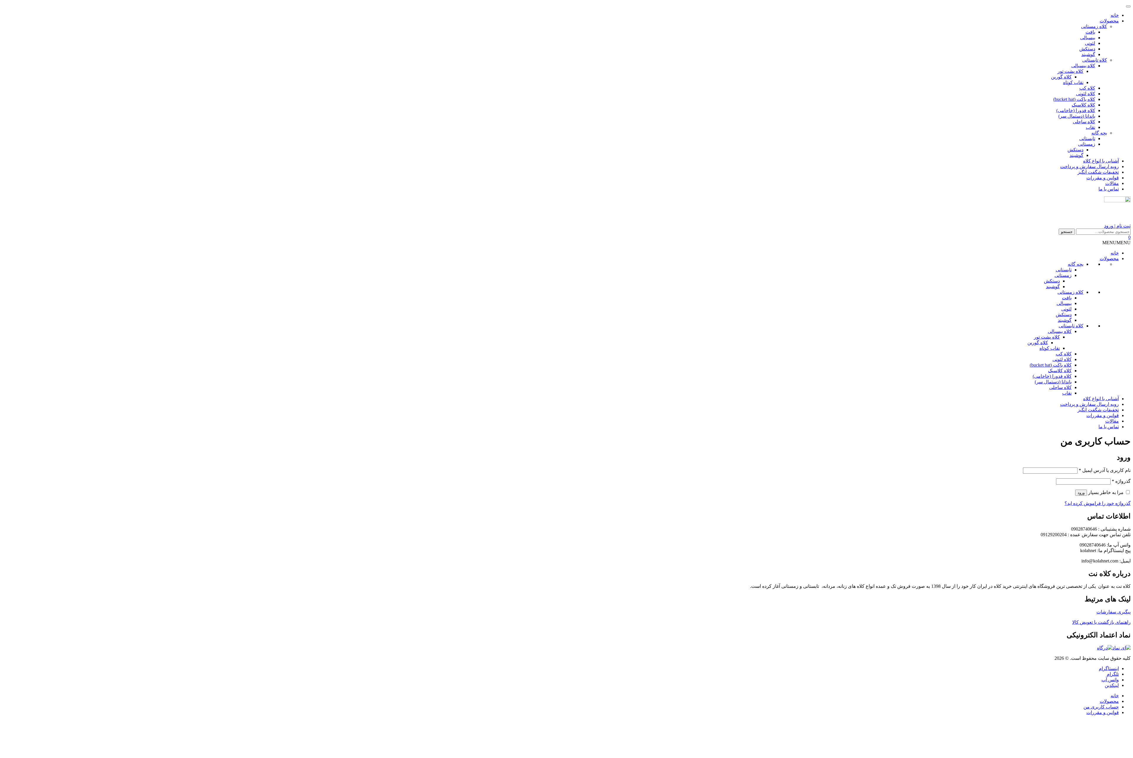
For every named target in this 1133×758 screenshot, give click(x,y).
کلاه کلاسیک (1060, 370)
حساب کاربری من (1101, 706)
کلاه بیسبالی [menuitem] (1083, 65)
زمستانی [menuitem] (1086, 144)
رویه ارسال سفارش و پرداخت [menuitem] (1089, 166)
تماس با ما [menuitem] (1108, 188)
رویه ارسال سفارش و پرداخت (1089, 404)
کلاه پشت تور (1047, 336)
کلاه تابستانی (1071, 325)
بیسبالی (1064, 303)
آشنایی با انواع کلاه (1101, 398)
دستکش (1052, 280)
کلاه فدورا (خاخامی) (1052, 376)
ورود (1081, 492)
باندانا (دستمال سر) (1053, 381)
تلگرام (1113, 674)
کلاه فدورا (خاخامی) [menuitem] (1075, 110)
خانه (1115, 252)
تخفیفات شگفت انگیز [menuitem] (1098, 172)
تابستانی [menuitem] (1087, 138)
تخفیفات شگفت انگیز (1098, 409)
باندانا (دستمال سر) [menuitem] (1076, 116)
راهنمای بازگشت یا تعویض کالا (1101, 622)
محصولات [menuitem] (1109, 20)
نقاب (1067, 393)
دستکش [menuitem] (1087, 48)
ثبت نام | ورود (1117, 225)
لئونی (1066, 308)
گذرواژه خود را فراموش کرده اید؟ (1098, 503)
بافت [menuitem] (1090, 32)
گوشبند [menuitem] (1088, 54)
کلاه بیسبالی (1060, 331)
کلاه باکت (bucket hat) (1051, 364)
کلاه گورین (1037, 342)
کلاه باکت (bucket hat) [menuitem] (1074, 99)
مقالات (1112, 421)
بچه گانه (1075, 264)
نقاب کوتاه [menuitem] (1073, 82)
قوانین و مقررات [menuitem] (1102, 177)
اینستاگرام (1109, 668)
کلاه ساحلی (1060, 387)
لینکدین (1112, 685)
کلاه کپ (1064, 353)
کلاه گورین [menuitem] (1061, 76)
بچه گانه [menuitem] (1099, 132)
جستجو (1067, 231)
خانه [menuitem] (1115, 15)
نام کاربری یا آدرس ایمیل (1105, 470)
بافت (1067, 297)
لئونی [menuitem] (1090, 43)
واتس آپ (1110, 679)
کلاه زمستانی (1070, 292)
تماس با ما (1108, 426)
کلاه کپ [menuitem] (1087, 88)
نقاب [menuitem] (1090, 127)
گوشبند (1053, 286)
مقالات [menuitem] (1112, 183)
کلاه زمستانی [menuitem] (1094, 26)
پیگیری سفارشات (1113, 611)
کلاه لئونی (1062, 359)
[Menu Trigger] (1128, 6)
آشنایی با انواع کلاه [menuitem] (1101, 160)
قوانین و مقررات (1102, 415)
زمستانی (1063, 275)
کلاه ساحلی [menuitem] (1084, 121)
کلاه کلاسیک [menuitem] (1083, 104)
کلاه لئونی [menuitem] (1085, 93)
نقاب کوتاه (1049, 348)
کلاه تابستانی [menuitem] (1094, 60)
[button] (1116, 242)
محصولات (1109, 258)
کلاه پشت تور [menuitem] (1070, 71)
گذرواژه (1121, 481)
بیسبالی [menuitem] (1087, 37)
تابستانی (1064, 269)
